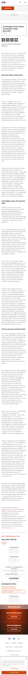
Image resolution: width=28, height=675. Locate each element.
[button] (26, 2)
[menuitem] (3, 40)
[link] (3, 40)
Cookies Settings (14, 654)
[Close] (26, 658)
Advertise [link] (20, 643)
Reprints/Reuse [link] (11, 650)
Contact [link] (19, 650)
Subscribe (7, 8)
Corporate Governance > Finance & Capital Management (11, 591)
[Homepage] (4, 2)
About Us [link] (7, 643)
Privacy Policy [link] (9, 647)
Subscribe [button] (14, 616)
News (3, 543)
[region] (14, 666)
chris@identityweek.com (8, 528)
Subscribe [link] (13, 643)
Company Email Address (11, 574)
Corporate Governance (8, 587)
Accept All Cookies (14, 672)
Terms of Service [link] (18, 647)
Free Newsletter (14, 578)
